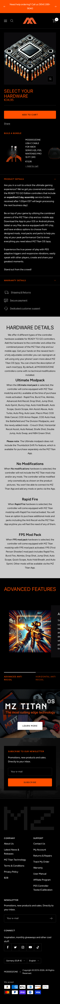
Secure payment (18, 300)
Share (7, 123)
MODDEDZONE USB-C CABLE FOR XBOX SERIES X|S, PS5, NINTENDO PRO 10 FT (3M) (33, 148)
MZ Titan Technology (15, 859)
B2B (6, 877)
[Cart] (54, 20)
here (48, 241)
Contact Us (39, 843)
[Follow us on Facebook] (8, 947)
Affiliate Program (42, 879)
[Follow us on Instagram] (22, 947)
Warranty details (15, 280)
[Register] (51, 918)
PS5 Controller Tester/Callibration (42, 887)
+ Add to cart (31, 166)
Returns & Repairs (42, 855)
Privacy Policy (11, 871)
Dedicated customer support (25, 308)
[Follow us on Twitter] (15, 947)
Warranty (38, 867)
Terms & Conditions (14, 865)
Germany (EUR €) (14, 961)
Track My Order (41, 861)
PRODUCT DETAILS (14, 179)
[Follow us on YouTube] (30, 947)
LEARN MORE (30, 726)
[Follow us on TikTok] (38, 947)
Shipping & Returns (21, 292)
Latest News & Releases (11, 851)
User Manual (39, 873)
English (32, 961)
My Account (39, 849)
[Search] (11, 20)
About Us (9, 843)
